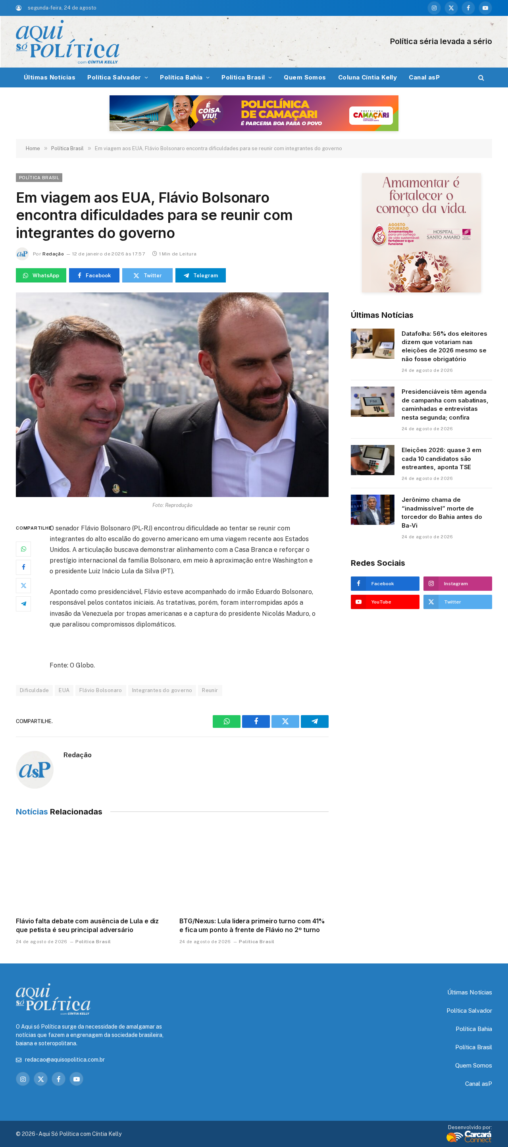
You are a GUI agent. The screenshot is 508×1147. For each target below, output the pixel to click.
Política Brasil (243, 77)
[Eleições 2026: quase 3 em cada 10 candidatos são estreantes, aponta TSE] (372, 460)
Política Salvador (114, 77)
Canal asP (424, 77)
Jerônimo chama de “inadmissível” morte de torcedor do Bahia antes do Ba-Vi (442, 512)
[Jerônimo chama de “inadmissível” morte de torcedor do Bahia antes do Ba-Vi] (372, 510)
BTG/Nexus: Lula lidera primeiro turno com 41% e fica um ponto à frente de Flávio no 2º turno (252, 925)
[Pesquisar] (480, 78)
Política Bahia (181, 77)
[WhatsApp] (23, 548)
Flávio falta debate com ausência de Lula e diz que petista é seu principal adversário (87, 925)
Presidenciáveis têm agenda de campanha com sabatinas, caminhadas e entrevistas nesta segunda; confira (445, 404)
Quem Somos (305, 77)
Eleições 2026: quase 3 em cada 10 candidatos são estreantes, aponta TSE (441, 458)
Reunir (210, 690)
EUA (64, 690)
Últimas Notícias (49, 77)
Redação (53, 254)
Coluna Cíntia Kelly (367, 77)
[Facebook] (23, 566)
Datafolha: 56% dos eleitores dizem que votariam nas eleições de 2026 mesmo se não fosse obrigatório (444, 346)
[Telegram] (23, 603)
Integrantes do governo (162, 690)
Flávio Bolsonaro (100, 690)
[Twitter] (23, 585)
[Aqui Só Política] (174, 42)
